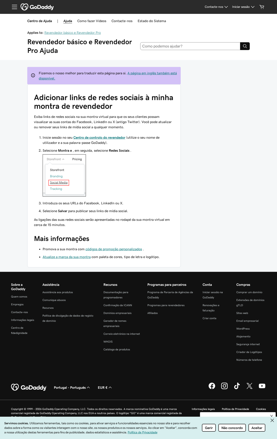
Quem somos (19, 296)
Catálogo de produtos (116, 349)
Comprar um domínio (249, 292)
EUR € (103, 387)
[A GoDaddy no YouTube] (262, 388)
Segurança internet (248, 344)
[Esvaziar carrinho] (262, 7)
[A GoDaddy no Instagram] (224, 388)
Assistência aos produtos (57, 292)
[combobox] (190, 46)
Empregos (17, 304)
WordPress (243, 328)
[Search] (245, 46)
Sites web (242, 313)
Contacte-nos (121, 21)
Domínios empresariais (117, 313)
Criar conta (209, 318)
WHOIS (108, 341)
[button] (271, 416)
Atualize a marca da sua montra (67, 257)
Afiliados (152, 313)
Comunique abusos (54, 300)
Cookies (261, 409)
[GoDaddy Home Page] (29, 387)
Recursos (48, 307)
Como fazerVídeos (91, 21)
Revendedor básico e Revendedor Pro (72, 32)
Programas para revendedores (166, 305)
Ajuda (67, 21)
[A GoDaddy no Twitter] (249, 388)
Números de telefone (249, 359)
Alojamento (243, 336)
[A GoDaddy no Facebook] (212, 388)
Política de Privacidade (235, 409)
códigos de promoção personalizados (113, 249)
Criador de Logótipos (249, 352)
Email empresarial (247, 320)
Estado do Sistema (152, 21)
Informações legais (22, 320)
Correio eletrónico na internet (121, 333)
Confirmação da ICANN (117, 305)
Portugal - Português (70, 387)
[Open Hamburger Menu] (12, 7)
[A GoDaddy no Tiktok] (237, 388)
